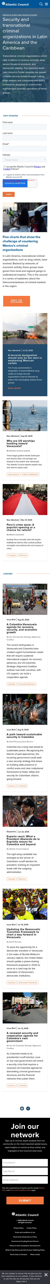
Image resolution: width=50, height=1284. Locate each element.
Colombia (11, 684)
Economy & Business (27, 684)
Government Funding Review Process (25, 1241)
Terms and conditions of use (25, 1232)
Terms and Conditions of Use (20, 1190)
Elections (23, 555)
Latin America (13, 474)
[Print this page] (22, 1109)
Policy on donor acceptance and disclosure (25, 1245)
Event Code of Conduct (18, 1254)
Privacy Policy (18, 1228)
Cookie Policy (31, 1228)
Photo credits (35, 1254)
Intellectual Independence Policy (25, 1237)
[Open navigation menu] (46, 4)
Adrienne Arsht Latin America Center (20, 14)
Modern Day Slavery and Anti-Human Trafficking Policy (25, 1250)
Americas (11, 786)
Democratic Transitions (28, 982)
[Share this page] (28, 1109)
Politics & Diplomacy (30, 474)
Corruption (12, 555)
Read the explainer (17, 301)
